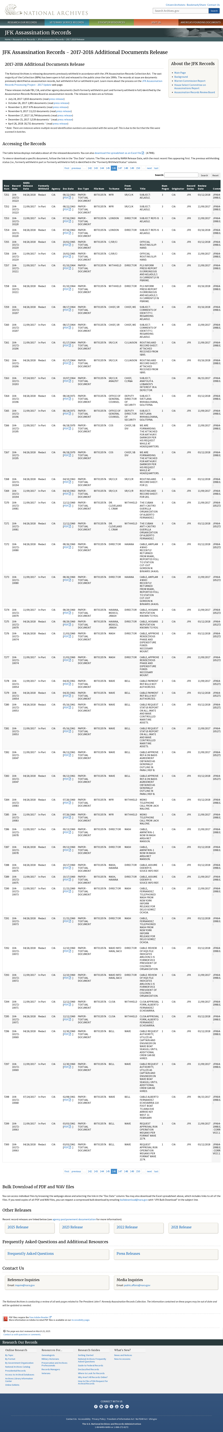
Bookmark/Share (196, 4)
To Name (114, 188)
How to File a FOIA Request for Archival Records (93, 1382)
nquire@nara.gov (25, 1285)
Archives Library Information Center (19, 1380)
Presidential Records (15, 1370)
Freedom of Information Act (120, 1418)
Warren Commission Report (190, 80)
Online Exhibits (12, 1384)
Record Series (191, 187)
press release (56, 99)
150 (138, 168)
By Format (10, 1358)
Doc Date (68, 188)
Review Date (202, 187)
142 (90, 168)
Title (142, 188)
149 (132, 168)
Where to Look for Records (91, 1373)
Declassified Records (88, 1369)
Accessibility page (80, 1319)
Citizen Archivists (175, 4)
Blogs (122, 1407)
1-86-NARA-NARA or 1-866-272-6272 (111, 1427)
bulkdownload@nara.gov (134, 1199)
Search (214, 10)
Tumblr (111, 1407)
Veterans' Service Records (67, 22)
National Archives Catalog (17, 1366)
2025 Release (18, 1227)
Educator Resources (111, 22)
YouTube (117, 1407)
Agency (56, 188)
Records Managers (51, 1369)
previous (76, 168)
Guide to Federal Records (90, 1365)
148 (126, 168)
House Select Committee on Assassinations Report (190, 86)
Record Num (16, 187)
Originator (178, 188)
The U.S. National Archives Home (46, 9)
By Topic (9, 1355)
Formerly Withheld (43, 187)
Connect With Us (111, 1401)
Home (8, 39)
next (149, 168)
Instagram (106, 1407)
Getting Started (85, 1355)
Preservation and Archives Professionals (54, 1364)
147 (120, 168)
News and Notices (123, 1355)
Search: (159, 175)
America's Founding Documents (201, 22)
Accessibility (84, 1418)
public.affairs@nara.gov (137, 1285)
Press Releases (128, 1254)
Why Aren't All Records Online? (93, 1377)
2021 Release (181, 1227)
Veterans (46, 1373)
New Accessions (122, 1358)
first (66, 168)
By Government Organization (19, 1362)
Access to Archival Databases (19, 1374)
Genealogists (48, 1355)
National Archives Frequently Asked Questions (92, 1360)
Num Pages (165, 187)
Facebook (96, 1407)
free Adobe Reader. (39, 1317)
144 (102, 168)
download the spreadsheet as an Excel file (118, 153)
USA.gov (153, 1418)
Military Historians (50, 1358)
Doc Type (83, 188)
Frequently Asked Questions (31, 1254)
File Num (99, 188)
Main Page (180, 72)
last (156, 168)
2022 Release (127, 1227)
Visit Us (156, 22)
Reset (215, 175)
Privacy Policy (99, 1418)
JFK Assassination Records (50, 39)
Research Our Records (22, 22)
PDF (66, 197)
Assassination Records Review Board (194, 92)
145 (108, 168)
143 (96, 168)
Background (181, 76)
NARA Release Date (28, 185)
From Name (128, 187)
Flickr (127, 1407)
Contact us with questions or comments (21, 1334)
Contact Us (213, 4)
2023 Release (72, 1227)
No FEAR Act (141, 1418)
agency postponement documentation (74, 1219)
